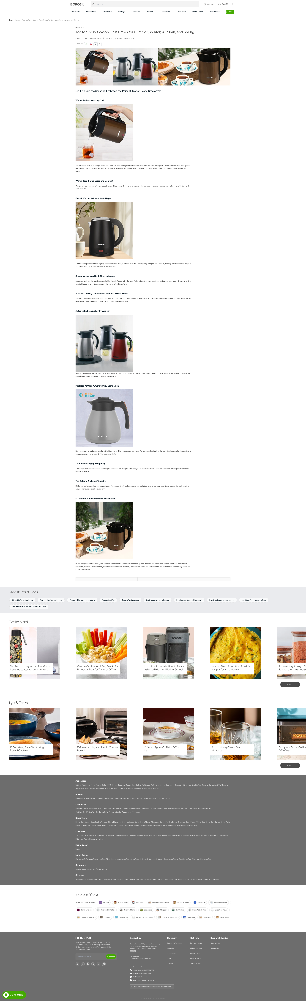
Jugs (205, 835)
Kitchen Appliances (83, 785)
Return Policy (195, 953)
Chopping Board (204, 808)
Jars (141, 879)
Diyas (78, 849)
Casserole (91, 869)
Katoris (217, 822)
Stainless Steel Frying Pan (85, 812)
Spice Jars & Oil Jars (200, 879)
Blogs (18, 20)
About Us (170, 948)
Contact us (135, 938)
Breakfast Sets (183, 822)
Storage (121, 12)
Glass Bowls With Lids (98, 822)
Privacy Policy (195, 958)
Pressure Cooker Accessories (120, 812)
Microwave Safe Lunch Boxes (87, 859)
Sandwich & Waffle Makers (219, 785)
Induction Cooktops (165, 785)
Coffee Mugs (213, 835)
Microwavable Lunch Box (201, 859)
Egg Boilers (136, 785)
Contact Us (214, 948)
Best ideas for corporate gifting (254, 600)
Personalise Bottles (122, 798)
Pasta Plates (145, 822)
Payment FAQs (196, 943)
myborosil (149, 998)
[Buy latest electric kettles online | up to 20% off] (134, 230)
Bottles (150, 12)
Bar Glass (185, 835)
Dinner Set (79, 822)
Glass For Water (90, 835)
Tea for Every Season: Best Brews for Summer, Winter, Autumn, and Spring (50, 20)
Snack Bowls (96, 825)
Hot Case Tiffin (104, 859)
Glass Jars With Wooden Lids (128, 879)
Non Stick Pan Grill (115, 808)
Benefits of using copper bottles (221, 600)
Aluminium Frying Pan (159, 808)
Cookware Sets (102, 812)
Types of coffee (108, 600)
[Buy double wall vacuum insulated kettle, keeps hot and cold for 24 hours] (134, 418)
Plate (104, 825)
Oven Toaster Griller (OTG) (101, 785)
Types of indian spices (130, 600)
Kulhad (100, 839)
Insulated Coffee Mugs (106, 835)
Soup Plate (225, 822)
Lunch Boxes (157, 859)
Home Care (122, 788)
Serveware (107, 12)
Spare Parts (214, 12)
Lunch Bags (134, 859)
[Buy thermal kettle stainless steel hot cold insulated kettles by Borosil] (134, 343)
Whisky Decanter (196, 835)
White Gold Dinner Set (205, 822)
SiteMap (170, 963)
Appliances (74, 12)
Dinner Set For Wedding (143, 825)
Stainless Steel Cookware (177, 808)
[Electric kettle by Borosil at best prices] (134, 132)
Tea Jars (160, 879)
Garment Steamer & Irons (137, 788)
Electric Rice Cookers (200, 785)
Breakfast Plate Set (83, 825)
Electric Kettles (111, 788)
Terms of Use (195, 963)
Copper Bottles (136, 798)
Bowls (87, 822)
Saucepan (145, 808)
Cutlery (120, 825)
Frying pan (93, 808)
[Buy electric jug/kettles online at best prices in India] (134, 530)
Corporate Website (174, 943)
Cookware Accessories (132, 808)
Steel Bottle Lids (163, 798)
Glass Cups (176, 835)
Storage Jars (214, 879)
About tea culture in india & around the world (29, 607)
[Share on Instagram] (91, 44)
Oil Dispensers (81, 879)
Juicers (128, 785)
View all (290, 684)
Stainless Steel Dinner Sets (187, 825)
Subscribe (111, 957)
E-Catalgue (171, 953)
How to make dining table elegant (189, 600)
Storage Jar (169, 879)
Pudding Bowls (171, 822)
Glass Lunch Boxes (171, 859)
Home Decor (197, 12)
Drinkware (136, 12)
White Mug (153, 835)
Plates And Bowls (157, 822)
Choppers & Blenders (183, 785)
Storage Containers (95, 879)
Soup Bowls (111, 825)
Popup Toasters (118, 785)
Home (11, 20)
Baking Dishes (101, 869)
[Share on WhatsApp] (86, 44)
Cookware (181, 12)
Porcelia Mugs (142, 835)
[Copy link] (99, 44)
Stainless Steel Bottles (104, 798)
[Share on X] (95, 44)
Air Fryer (154, 785)
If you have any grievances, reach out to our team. (153, 986)
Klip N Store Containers (183, 879)
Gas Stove (80, 788)
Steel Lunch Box (185, 859)
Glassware (224, 835)
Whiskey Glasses (122, 835)
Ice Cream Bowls (133, 822)
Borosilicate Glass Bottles (85, 798)
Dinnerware (91, 12)
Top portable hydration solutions (82, 600)
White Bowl (128, 825)
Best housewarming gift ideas (157, 600)
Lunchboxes (165, 12)
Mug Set (133, 835)
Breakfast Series (169, 825)
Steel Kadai (193, 808)
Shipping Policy (196, 948)
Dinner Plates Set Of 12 (116, 822)
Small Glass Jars (110, 879)
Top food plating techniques (51, 600)
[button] (74, 11)
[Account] (233, 4)
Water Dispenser (150, 798)
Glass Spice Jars (150, 879)
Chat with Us (215, 943)
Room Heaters (153, 788)
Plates (193, 822)
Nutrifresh (146, 785)
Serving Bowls (81, 869)
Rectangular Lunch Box (120, 859)
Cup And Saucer (164, 835)
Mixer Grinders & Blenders (94, 788)
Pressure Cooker (82, 808)
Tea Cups (79, 835)
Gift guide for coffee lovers (22, 600)
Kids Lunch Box (146, 859)
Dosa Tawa (102, 808)
